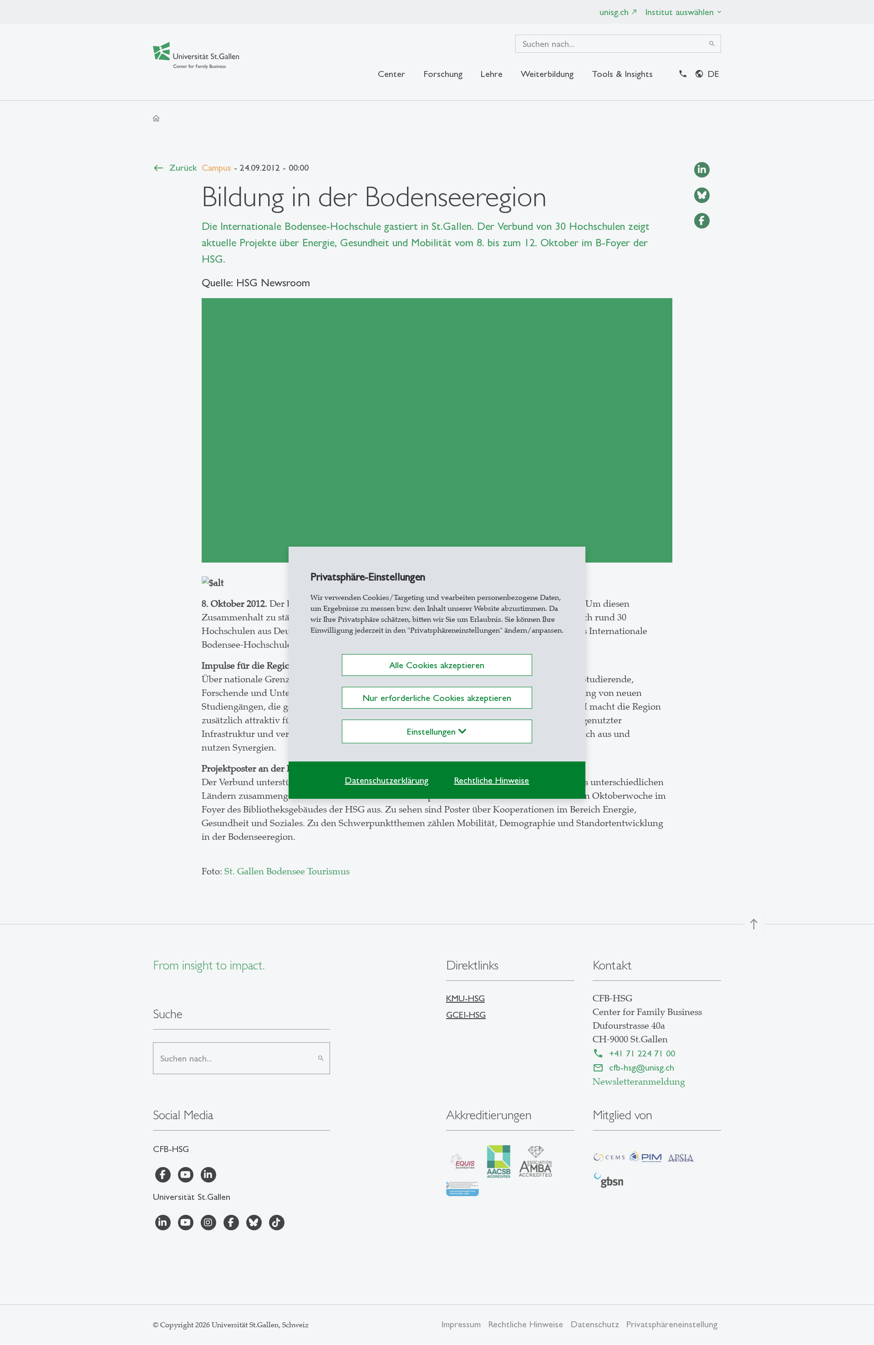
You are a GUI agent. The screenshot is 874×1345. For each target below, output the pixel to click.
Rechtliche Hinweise (491, 780)
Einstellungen (432, 731)
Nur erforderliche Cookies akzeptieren (436, 697)
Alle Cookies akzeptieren (436, 665)
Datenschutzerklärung (386, 780)
